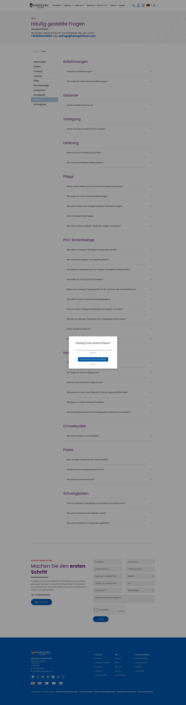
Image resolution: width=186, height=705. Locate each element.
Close (93, 364)
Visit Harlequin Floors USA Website (93, 359)
